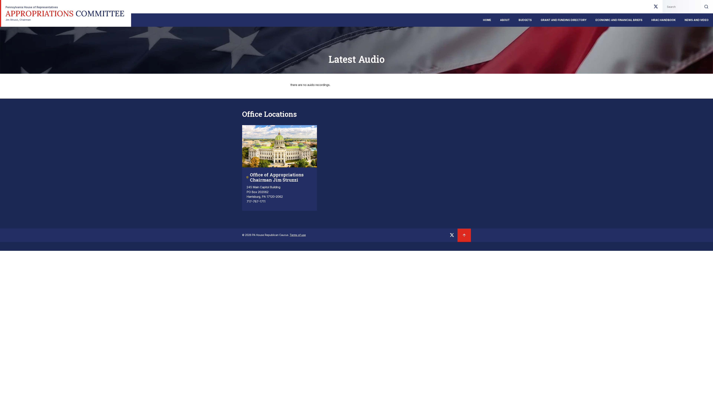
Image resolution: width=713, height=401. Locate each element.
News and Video (697, 20)
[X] (656, 7)
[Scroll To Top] (464, 235)
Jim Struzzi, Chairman (65, 13)
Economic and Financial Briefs (618, 20)
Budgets (525, 20)
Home (487, 20)
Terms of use (298, 235)
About (505, 20)
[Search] (706, 6)
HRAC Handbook (663, 20)
